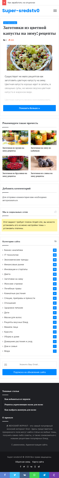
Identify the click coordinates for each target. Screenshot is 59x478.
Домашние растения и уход (18, 341)
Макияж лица (11, 327)
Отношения (10, 303)
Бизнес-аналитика (13, 250)
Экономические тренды (16, 259)
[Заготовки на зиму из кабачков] (44, 137)
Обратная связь (22, 462)
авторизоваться (10, 200)
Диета (7, 274)
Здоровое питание (13, 308)
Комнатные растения (15, 293)
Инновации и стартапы (16, 269)
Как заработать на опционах (21, 2)
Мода (7, 351)
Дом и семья (10, 346)
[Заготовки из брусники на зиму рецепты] (15, 163)
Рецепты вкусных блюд (16, 322)
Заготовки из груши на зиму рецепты (13, 149)
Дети (6, 312)
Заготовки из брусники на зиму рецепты (14, 175)
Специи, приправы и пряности (19, 298)
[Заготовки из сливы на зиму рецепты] (44, 163)
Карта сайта (38, 462)
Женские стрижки (13, 284)
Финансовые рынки (14, 264)
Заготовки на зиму (10, 23)
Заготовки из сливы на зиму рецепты (41, 175)
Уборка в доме (11, 336)
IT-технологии (11, 255)
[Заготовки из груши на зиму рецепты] (15, 137)
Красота (8, 332)
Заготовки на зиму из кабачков (41, 149)
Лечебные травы (12, 288)
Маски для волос (13, 317)
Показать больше (28, 108)
